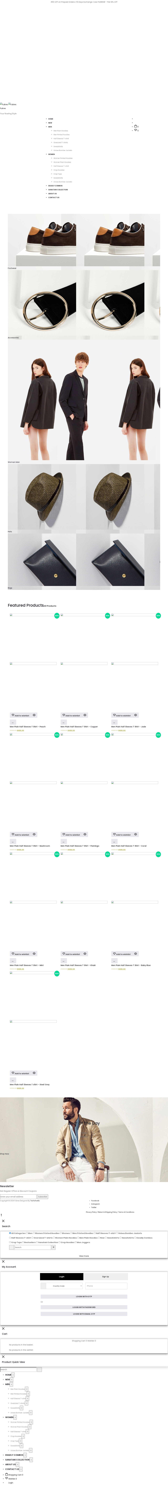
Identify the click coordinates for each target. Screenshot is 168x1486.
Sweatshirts (58, 146)
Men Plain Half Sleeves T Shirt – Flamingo (80, 846)
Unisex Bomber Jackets (63, 150)
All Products (50, 605)
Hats (10, 531)
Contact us (53, 197)
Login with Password (84, 1307)
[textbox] (64, 1286)
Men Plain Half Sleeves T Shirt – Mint (27, 965)
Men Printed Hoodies (62, 135)
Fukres (3, 108)
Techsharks (35, 1201)
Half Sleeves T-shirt (61, 138)
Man (18, 462)
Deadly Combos (55, 186)
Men (50, 127)
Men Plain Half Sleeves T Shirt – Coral (128, 846)
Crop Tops (58, 174)
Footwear (12, 268)
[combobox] (64, 1286)
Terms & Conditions (126, 1212)
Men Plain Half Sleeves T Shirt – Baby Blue (131, 965)
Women (51, 154)
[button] (4, 1154)
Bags (10, 588)
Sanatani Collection (58, 190)
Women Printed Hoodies (63, 158)
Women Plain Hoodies (62, 162)
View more (84, 1256)
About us (52, 193)
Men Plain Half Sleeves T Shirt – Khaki (78, 965)
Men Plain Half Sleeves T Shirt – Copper (79, 726)
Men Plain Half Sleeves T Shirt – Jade (128, 726)
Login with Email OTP (84, 1314)
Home (50, 119)
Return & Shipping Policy (107, 1212)
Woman (11, 462)
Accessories (13, 337)
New (50, 123)
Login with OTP (84, 1296)
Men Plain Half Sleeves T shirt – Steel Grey (29, 1084)
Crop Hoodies (59, 170)
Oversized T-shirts (61, 142)
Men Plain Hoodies (61, 131)
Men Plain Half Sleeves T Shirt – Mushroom (30, 846)
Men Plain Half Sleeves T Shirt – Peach (28, 726)
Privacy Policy (91, 1212)
